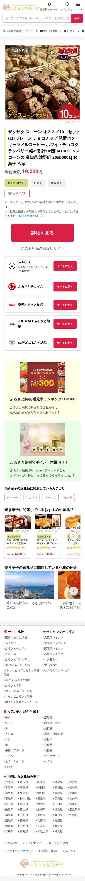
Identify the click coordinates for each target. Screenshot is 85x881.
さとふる (10, 654)
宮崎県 (73, 804)
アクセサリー (52, 755)
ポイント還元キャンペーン (21, 702)
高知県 (59, 826)
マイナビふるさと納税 (18, 696)
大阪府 (41, 815)
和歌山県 (42, 831)
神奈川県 (25, 798)
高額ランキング (53, 654)
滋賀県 (41, 804)
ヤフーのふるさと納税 (18, 691)
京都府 (41, 809)
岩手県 (9, 793)
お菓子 (71, 31)
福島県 (9, 815)
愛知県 (41, 793)
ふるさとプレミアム (17, 659)
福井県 (24, 820)
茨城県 (9, 820)
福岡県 (59, 831)
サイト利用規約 (58, 843)
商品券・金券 (52, 723)
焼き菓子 (56, 183)
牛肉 (8, 717)
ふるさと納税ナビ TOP (19, 31)
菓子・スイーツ (14, 761)
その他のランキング (56, 670)
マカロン (31, 497)
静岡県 (41, 787)
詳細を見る (20, 50)
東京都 (24, 793)
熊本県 (73, 793)
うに (8, 739)
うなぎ (9, 734)
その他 (68, 497)
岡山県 (59, 793)
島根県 (59, 787)
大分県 (73, 798)
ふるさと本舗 (13, 685)
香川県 (59, 815)
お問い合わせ (49, 850)
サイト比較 (16, 632)
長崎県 (73, 787)
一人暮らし (51, 659)
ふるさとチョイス (16, 648)
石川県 (24, 815)
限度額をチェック (49, 9)
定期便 (48, 717)
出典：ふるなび (72, 122)
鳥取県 (59, 782)
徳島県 (59, 809)
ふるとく (70, 850)
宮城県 (9, 798)
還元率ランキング (55, 643)
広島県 (59, 798)
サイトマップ (33, 843)
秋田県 (9, 804)
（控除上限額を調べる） (31, 216)
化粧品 (48, 750)
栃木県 (9, 826)
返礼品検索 (50, 31)
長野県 (24, 831)
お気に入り (67, 9)
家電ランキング (53, 648)
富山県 (24, 809)
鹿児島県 (74, 809)
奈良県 (41, 826)
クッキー (12, 497)
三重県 (41, 798)
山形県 (9, 809)
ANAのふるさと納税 (17, 665)
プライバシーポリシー (20, 850)
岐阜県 (41, 782)
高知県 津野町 (16, 183)
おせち (9, 766)
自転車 (48, 739)
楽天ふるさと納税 (16, 637)
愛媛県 (59, 820)
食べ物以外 (51, 665)
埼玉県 (24, 782)
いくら (9, 723)
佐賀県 (73, 782)
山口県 (59, 804)
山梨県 (24, 826)
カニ (8, 728)
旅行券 (48, 728)
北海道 (9, 782)
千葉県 (24, 787)
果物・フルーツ (14, 750)
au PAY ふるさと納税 (18, 680)
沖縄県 (73, 815)
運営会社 (12, 843)
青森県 (9, 787)
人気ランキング (53, 637)
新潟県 (24, 804)
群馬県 (9, 831)
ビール (9, 755)
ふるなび (10, 643)
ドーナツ (50, 497)
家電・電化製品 (53, 734)
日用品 (48, 744)
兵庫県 (41, 820)
